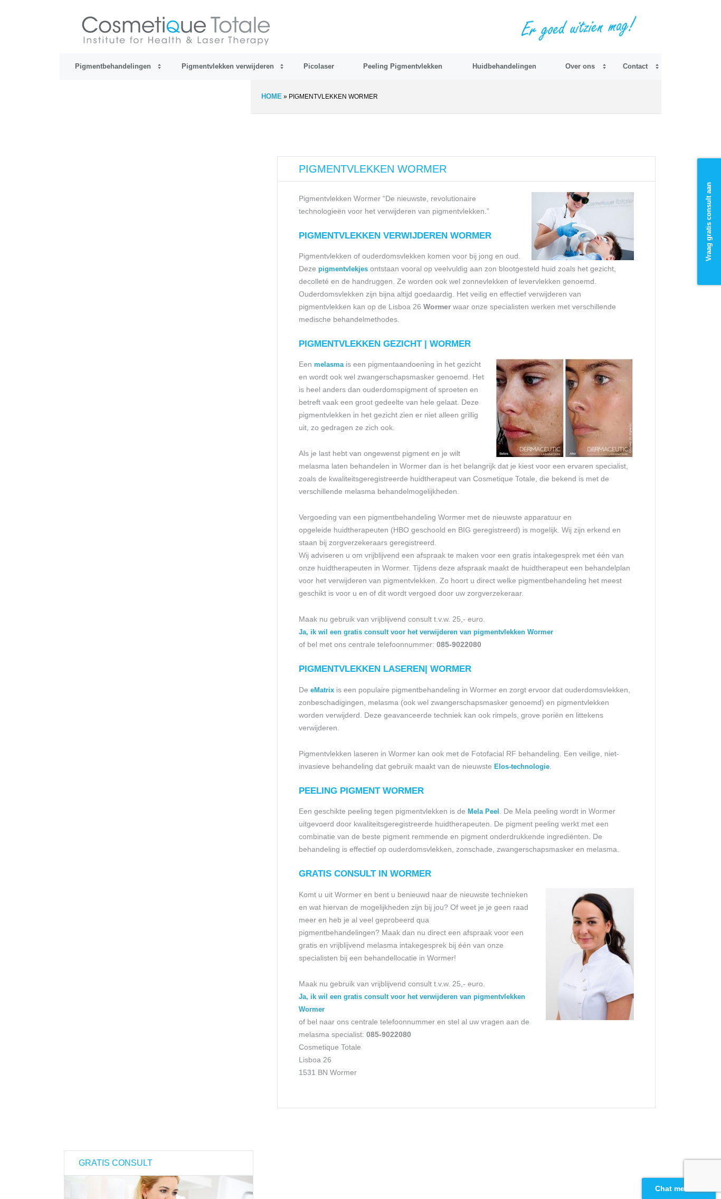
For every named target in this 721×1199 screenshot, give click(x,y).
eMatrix (322, 690)
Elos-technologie (521, 766)
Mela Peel (483, 811)
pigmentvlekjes (344, 269)
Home (271, 96)
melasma (329, 364)
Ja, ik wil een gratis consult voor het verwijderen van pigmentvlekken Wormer (426, 632)
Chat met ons (679, 1188)
